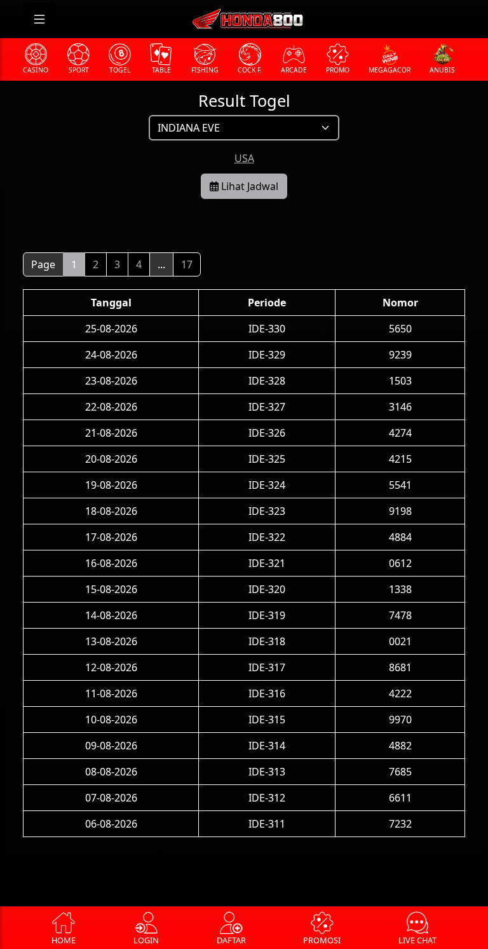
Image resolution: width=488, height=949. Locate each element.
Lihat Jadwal (248, 186)
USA (244, 158)
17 (187, 264)
